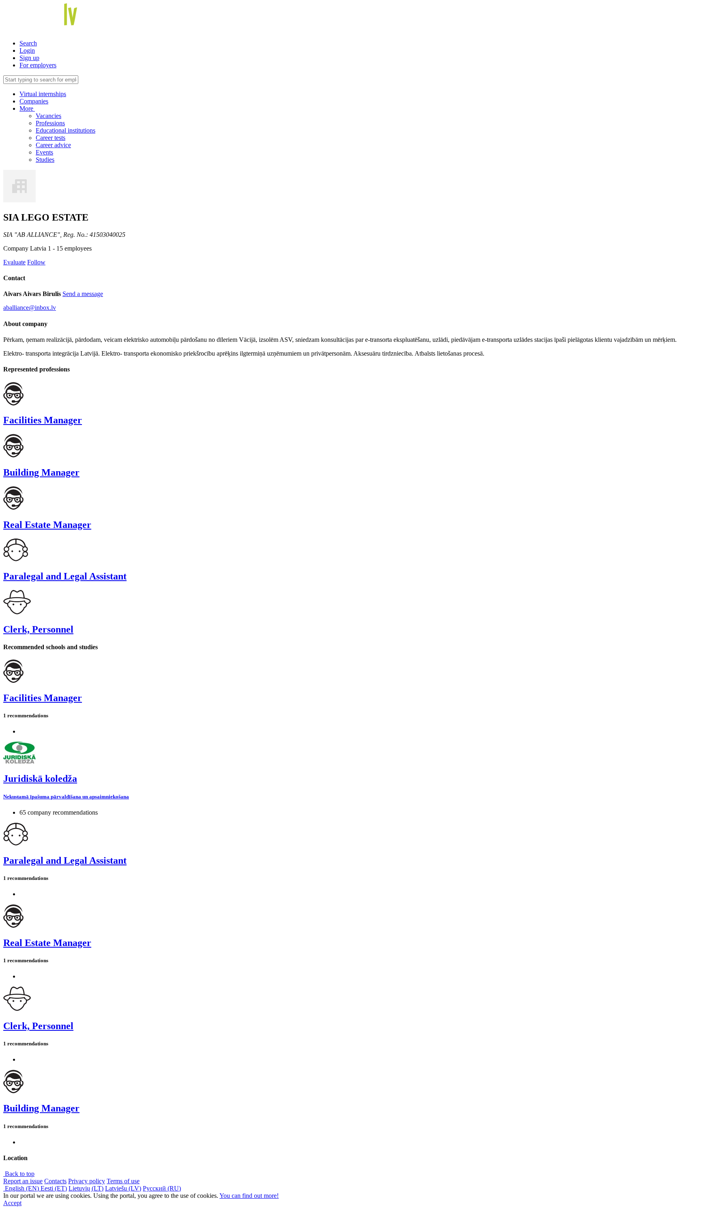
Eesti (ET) (54, 1188)
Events (44, 152)
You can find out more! (249, 1195)
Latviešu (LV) (123, 1188)
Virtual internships (42, 93)
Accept (12, 1202)
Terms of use (123, 1181)
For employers (37, 65)
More (27, 108)
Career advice (53, 145)
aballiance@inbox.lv (29, 307)
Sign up (29, 57)
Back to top (18, 1173)
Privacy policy (86, 1181)
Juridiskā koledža (40, 778)
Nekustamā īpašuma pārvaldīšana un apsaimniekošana (66, 797)
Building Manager (41, 472)
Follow (36, 262)
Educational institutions (65, 130)
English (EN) (22, 1188)
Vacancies (48, 115)
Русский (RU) (162, 1188)
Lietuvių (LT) (86, 1188)
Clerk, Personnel (38, 629)
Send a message (82, 293)
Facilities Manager (42, 420)
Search (28, 43)
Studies (45, 159)
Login (27, 50)
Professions (50, 123)
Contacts (55, 1181)
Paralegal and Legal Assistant (65, 576)
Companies (33, 101)
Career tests (50, 137)
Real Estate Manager (47, 524)
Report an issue (23, 1181)
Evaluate (14, 262)
